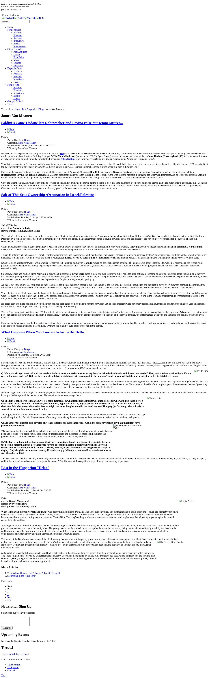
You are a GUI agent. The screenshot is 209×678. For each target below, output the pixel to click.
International (19, 46)
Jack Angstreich (29, 109)
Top (3, 675)
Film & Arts (13, 84)
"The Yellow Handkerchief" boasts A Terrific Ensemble (34, 573)
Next (9, 597)
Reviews (17, 38)
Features (17, 32)
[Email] (11, 132)
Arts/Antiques (20, 52)
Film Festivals (14, 30)
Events (16, 43)
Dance (16, 54)
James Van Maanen (26, 142)
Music (16, 60)
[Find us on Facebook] (8, 18)
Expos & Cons (14, 68)
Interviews (18, 41)
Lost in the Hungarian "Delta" (25, 468)
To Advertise (13, 664)
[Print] (10, 129)
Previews (17, 35)
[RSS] (40, 18)
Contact (11, 670)
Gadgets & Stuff (15, 101)
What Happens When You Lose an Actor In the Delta (42, 332)
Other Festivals (14, 49)
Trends (16, 98)
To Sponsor (13, 667)
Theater (17, 62)
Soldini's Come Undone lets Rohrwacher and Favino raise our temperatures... (62, 123)
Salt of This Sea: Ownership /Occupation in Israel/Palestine (47, 195)
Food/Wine (18, 57)
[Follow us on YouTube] (31, 18)
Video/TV (18, 65)
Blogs (41, 109)
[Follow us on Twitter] (20, 18)
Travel (10, 104)
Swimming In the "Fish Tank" (21, 576)
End (9, 600)
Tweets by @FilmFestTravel (15, 654)
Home (10, 27)
